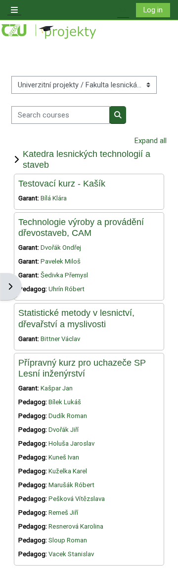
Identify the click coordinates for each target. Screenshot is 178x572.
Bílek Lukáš (64, 402)
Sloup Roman (67, 540)
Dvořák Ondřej (61, 247)
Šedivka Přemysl (64, 275)
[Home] (49, 31)
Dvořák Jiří (63, 429)
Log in (153, 9)
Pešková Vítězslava (76, 498)
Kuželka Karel (67, 471)
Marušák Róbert (71, 485)
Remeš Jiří (63, 512)
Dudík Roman (67, 415)
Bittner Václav (60, 339)
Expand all (150, 140)
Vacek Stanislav (71, 554)
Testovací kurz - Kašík (61, 183)
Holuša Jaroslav (71, 443)
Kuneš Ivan (63, 457)
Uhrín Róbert (66, 289)
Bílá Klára (54, 198)
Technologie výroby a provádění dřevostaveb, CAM (81, 227)
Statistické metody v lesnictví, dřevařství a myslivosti (76, 318)
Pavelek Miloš (61, 261)
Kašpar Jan (57, 388)
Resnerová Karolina (75, 526)
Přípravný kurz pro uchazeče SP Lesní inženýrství (82, 368)
